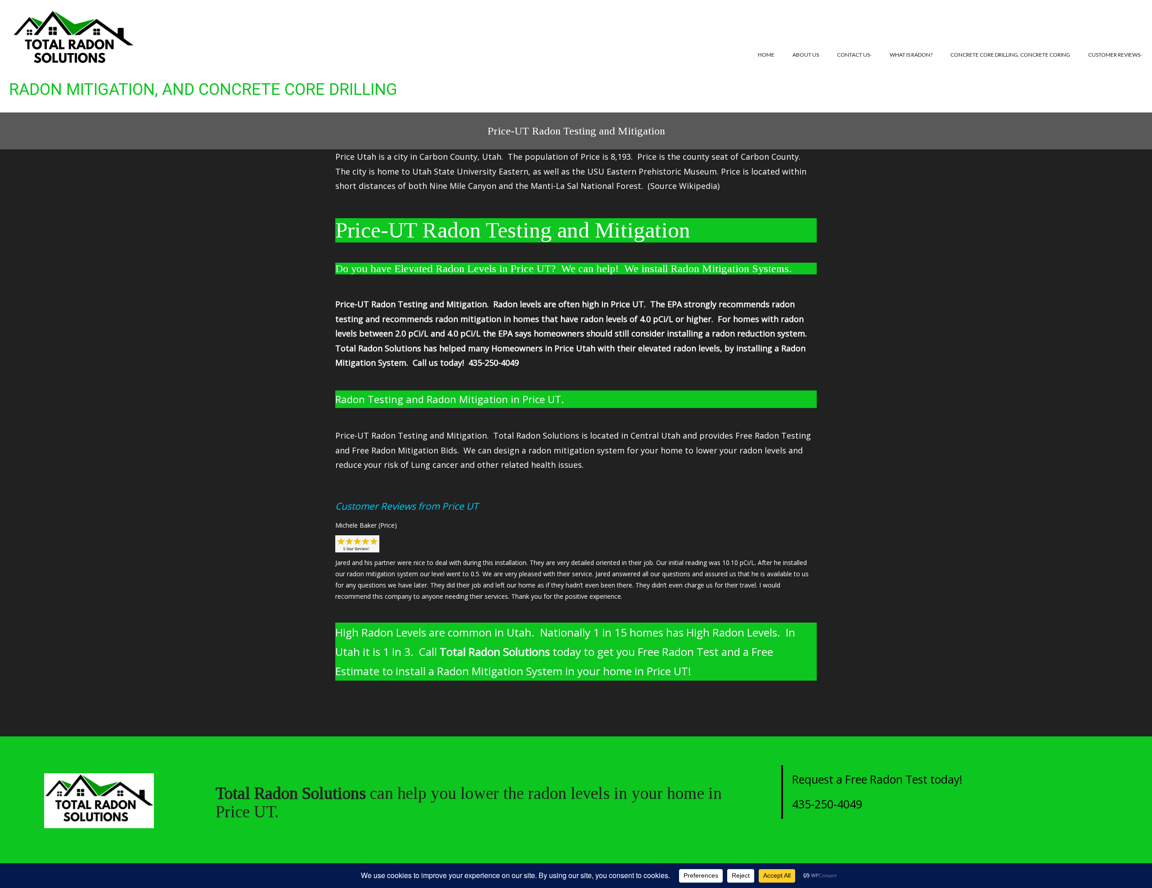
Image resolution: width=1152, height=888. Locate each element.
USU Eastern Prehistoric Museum (652, 171)
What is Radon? (911, 54)
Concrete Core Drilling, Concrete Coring (1010, 54)
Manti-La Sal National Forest (586, 185)
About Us (805, 54)
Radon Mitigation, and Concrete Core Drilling (203, 89)
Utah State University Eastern (470, 171)
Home (766, 54)
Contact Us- (854, 54)
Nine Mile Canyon (462, 185)
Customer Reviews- (1115, 54)
